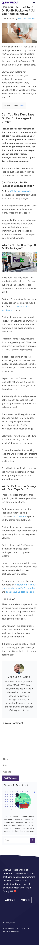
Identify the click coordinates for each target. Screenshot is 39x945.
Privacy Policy (8, 928)
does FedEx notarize (25, 588)
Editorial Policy (23, 928)
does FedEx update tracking (20, 592)
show (22, 105)
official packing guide (20, 191)
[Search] (32, 840)
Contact (25, 900)
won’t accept (19, 516)
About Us (10, 900)
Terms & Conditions (11, 931)
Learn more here (26, 831)
